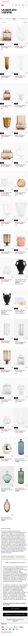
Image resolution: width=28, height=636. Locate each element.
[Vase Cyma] (7, 298)
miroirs (9, 552)
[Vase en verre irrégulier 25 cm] (21, 329)
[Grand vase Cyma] (21, 268)
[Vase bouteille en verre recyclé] (21, 447)
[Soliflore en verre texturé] (7, 34)
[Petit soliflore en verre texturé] (7, 93)
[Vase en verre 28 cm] (21, 417)
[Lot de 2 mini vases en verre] (7, 181)
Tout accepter (15, 608)
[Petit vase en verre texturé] (21, 181)
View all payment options (6, 631)
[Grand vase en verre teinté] (7, 358)
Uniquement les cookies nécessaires (15, 614)
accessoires (20, 549)
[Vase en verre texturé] (21, 123)
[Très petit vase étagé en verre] (21, 388)
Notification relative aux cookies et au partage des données (14, 604)
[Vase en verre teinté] (7, 240)
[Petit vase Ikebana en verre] (21, 93)
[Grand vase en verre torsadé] (21, 34)
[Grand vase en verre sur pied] (7, 64)
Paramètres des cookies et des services (15, 620)
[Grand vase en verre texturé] (7, 153)
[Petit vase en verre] (7, 447)
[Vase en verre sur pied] (7, 123)
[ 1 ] (24, 22)
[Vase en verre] (7, 329)
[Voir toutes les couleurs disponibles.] (2, 49)
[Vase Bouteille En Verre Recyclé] (7, 505)
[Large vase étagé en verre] (21, 240)
